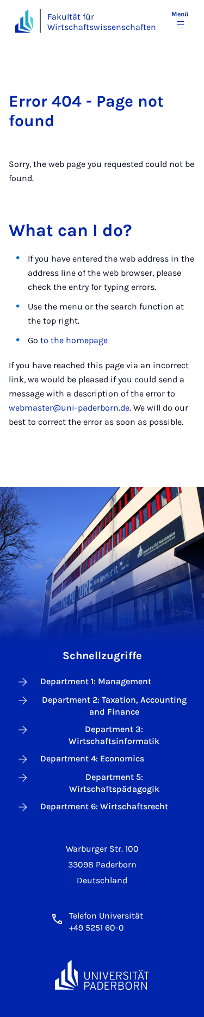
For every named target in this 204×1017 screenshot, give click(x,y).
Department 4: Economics (92, 758)
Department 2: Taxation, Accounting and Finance (114, 705)
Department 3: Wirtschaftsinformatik (114, 735)
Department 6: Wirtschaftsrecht (104, 806)
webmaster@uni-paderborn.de (69, 407)
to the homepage (74, 340)
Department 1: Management (95, 681)
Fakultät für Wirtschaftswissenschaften (101, 21)
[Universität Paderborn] (102, 975)
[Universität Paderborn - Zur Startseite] (24, 21)
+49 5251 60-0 (96, 927)
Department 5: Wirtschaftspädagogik (114, 783)
